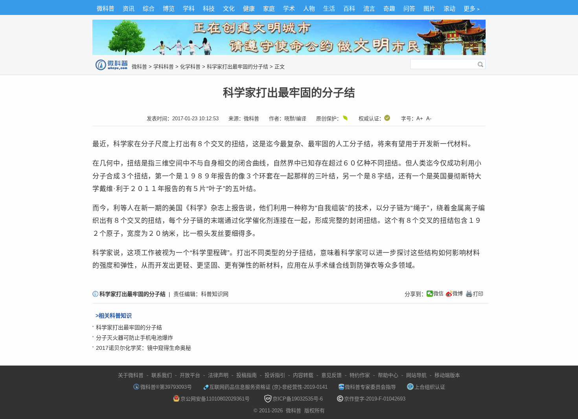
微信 (438, 293)
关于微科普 (131, 375)
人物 (309, 8)
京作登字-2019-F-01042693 (374, 399)
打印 (474, 293)
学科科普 (163, 67)
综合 (149, 8)
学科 (189, 8)
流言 (369, 8)
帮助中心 (388, 375)
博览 (169, 8)
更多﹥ (472, 8)
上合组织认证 (429, 387)
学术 (289, 8)
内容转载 (303, 375)
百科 (349, 8)
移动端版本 (447, 375)
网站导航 (416, 375)
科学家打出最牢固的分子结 (237, 67)
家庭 (269, 8)
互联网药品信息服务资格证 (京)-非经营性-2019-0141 (268, 387)
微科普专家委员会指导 (370, 387)
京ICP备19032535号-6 (297, 399)
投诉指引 (275, 375)
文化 (229, 8)
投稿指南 (246, 375)
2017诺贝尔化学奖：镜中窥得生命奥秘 (143, 348)
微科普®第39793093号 (166, 387)
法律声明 (218, 375)
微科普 (105, 8)
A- (428, 118)
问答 (409, 8)
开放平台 (190, 375)
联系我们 (161, 375)
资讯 (128, 8)
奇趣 (389, 8)
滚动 (449, 8)
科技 (209, 8)
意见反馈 (331, 375)
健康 (249, 8)
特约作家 (360, 375)
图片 (429, 8)
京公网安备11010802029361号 (215, 399)
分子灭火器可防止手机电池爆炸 (134, 337)
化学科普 (190, 67)
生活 (329, 8)
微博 (458, 293)
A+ (419, 118)
